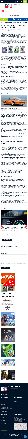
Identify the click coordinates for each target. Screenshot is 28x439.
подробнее (7, 240)
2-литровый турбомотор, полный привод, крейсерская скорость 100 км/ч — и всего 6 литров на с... (14, 235)
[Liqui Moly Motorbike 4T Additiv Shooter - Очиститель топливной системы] (8, 379)
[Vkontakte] (6, 394)
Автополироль (3, 405)
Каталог (4, 19)
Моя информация (17, 400)
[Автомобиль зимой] (8, 365)
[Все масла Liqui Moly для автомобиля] (8, 342)
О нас (2, 421)
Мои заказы (16, 401)
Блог (3, 22)
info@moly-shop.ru (4, 430)
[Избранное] (17, 2)
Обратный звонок (14, 388)
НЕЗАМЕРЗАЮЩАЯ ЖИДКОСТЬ (6, 408)
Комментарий (4, 253)
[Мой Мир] (5, 208)
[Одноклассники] (3, 208)
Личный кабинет (4, 420)
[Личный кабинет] (21, 2)
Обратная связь (4, 418)
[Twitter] (1, 394)
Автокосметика (3, 401)
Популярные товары (4, 413)
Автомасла (3, 400)
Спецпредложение (4, 407)
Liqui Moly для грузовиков (5, 410)
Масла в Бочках (4, 411)
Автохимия (3, 402)
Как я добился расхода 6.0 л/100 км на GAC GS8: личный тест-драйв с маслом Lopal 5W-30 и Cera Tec (13, 229)
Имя (2, 248)
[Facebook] (3, 394)
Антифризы (3, 404)
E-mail (16, 248)
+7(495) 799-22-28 (21, 19)
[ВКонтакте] (1, 208)
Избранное (16, 402)
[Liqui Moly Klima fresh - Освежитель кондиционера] (8, 326)
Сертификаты (3, 423)
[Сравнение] (13, 2)
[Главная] (1, 22)
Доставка (2, 417)
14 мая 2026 (5, 232)
